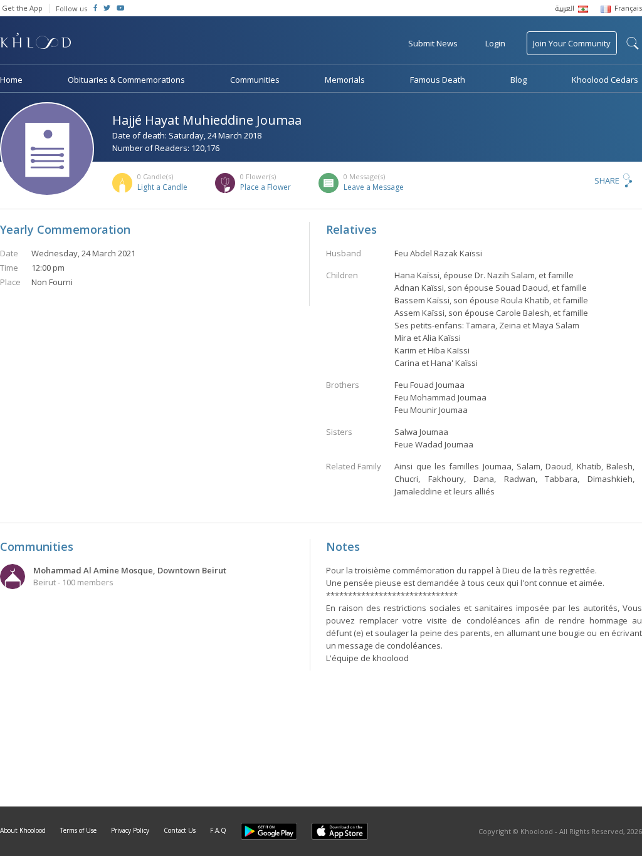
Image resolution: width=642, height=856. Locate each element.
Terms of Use (78, 830)
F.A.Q (218, 830)
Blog (518, 79)
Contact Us (180, 830)
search (632, 43)
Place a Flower (265, 187)
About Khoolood (23, 830)
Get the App (22, 8)
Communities (255, 79)
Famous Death (437, 79)
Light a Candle (162, 187)
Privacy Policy (130, 830)
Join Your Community (572, 43)
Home (11, 79)
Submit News (433, 43)
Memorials (345, 79)
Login (495, 43)
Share (606, 180)
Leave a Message (374, 187)
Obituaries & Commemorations (126, 79)
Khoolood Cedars (605, 79)
